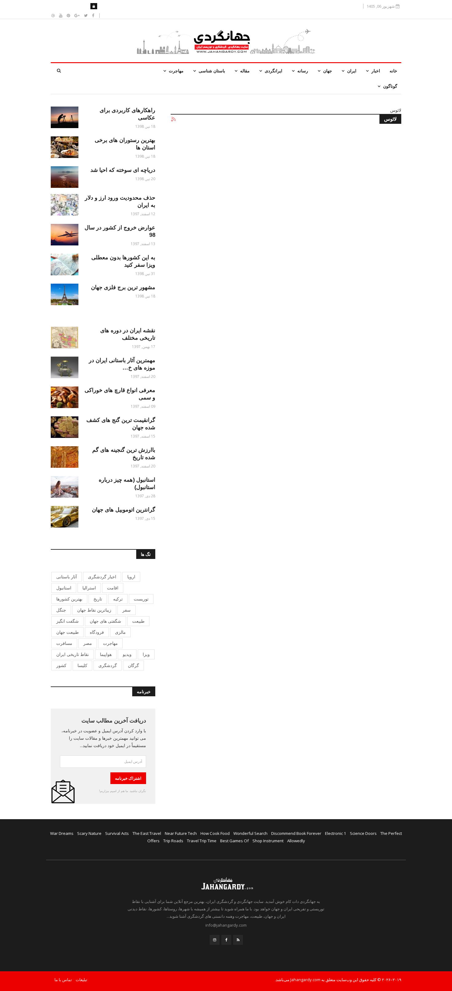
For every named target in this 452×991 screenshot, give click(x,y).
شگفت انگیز (67, 621)
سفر (126, 610)
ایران (351, 71)
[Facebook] (226, 940)
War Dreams (61, 833)
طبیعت (138, 621)
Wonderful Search (250, 833)
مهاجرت (176, 71)
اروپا (131, 577)
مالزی (120, 632)
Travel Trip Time (201, 840)
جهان (327, 71)
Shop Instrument (267, 840)
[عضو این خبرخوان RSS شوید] (173, 119)
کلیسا (82, 665)
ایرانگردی (273, 71)
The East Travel (147, 833)
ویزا (146, 654)
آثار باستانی (66, 577)
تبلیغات (81, 979)
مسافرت (64, 643)
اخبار (375, 71)
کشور (61, 665)
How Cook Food (215, 833)
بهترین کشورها (69, 599)
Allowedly (296, 840)
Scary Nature (89, 833)
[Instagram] (215, 940)
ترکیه (118, 599)
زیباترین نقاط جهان (94, 610)
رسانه (302, 71)
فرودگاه (97, 632)
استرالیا (89, 588)
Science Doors (363, 833)
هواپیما (106, 654)
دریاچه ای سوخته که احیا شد (122, 170)
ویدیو (127, 654)
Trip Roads (173, 840)
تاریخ (97, 599)
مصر (87, 643)
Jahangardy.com (305, 979)
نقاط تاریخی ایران (72, 654)
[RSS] (238, 940)
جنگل (61, 610)
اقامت (112, 588)
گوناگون (390, 86)
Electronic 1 (335, 833)
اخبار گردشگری (102, 577)
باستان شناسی (212, 71)
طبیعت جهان (67, 632)
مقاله (245, 71)
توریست (141, 599)
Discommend (283, 833)
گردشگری (107, 665)
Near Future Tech (181, 833)
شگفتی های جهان (105, 621)
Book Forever (308, 833)
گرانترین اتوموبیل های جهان (123, 510)
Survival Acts (117, 833)
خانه (393, 71)
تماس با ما (63, 979)
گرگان (133, 665)
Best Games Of (234, 840)
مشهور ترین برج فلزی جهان (123, 287)
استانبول (63, 588)
